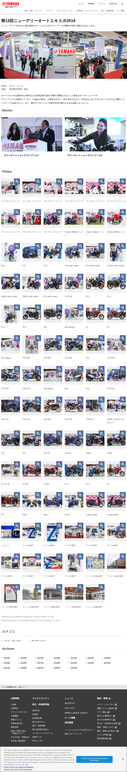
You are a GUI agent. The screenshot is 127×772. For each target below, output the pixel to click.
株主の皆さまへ (38, 722)
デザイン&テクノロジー (65, 11)
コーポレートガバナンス (42, 733)
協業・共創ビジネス (105, 727)
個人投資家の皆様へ (40, 729)
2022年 (74, 658)
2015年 (74, 663)
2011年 (7, 668)
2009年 (23, 668)
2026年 (7, 658)
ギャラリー (39, 11)
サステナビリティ (91, 11)
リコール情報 (102, 735)
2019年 (7, 663)
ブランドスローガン (19, 712)
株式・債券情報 (38, 726)
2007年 (40, 668)
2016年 (57, 663)
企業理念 (14, 708)
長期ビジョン (16, 719)
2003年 (74, 668)
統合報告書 (37, 718)
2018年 (23, 663)
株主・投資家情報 (107, 11)
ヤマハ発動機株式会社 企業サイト (14, 687)
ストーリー (50, 11)
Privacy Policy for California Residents (19, 767)
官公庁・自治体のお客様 (107, 723)
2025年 (23, 658)
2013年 (107, 663)
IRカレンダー (38, 741)
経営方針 (36, 710)
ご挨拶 (13, 704)
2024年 (40, 658)
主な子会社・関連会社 (20, 737)
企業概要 (14, 716)
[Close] (123, 759)
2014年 (90, 663)
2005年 (57, 668)
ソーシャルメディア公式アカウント (80, 730)
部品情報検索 (102, 738)
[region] (63, 759)
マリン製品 (101, 712)
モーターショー (39, 641)
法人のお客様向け (104, 719)
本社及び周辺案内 (18, 741)
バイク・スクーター (12, 641)
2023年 (57, 658)
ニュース (101, 4)
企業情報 (79, 11)
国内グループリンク (73, 734)
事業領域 (14, 727)
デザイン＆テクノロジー (76, 713)
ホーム (81, 4)
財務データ (37, 737)
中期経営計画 (16, 723)
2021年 (90, 658)
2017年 (40, 663)
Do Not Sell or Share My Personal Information (94, 759)
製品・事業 (29, 11)
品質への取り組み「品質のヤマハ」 (18, 732)
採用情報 (91, 4)
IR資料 (35, 714)
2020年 (107, 658)
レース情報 (120, 11)
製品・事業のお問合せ (106, 731)
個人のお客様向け (104, 716)
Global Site (113, 4)
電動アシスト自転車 (105, 708)
